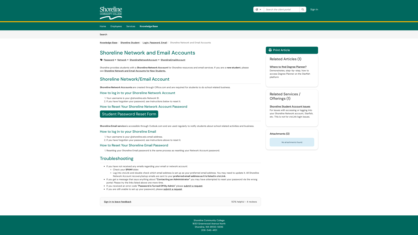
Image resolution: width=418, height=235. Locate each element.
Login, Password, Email (155, 42)
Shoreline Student (130, 42)
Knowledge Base (149, 26)
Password (109, 59)
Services (130, 26)
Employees (116, 26)
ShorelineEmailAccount (173, 59)
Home (103, 26)
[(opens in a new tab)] (111, 13)
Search (104, 34)
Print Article (281, 50)
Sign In (314, 9)
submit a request (193, 185)
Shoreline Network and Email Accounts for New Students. (135, 70)
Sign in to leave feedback (117, 201)
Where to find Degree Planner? (288, 67)
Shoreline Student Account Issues (290, 106)
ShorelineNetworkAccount (143, 59)
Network (121, 59)
